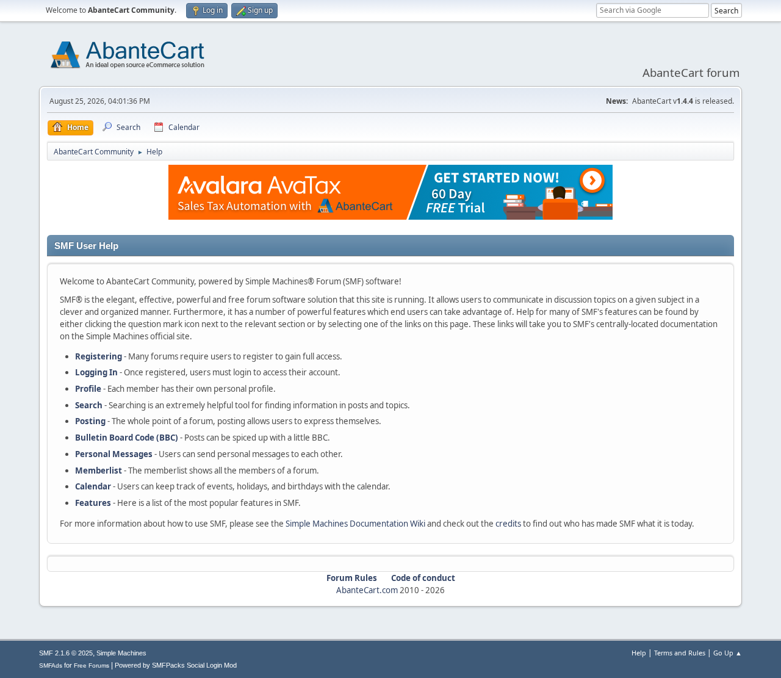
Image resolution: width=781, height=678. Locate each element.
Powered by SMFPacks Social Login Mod (176, 665)
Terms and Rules (679, 652)
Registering (98, 356)
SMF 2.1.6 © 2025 (66, 653)
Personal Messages (114, 454)
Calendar (93, 486)
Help (639, 652)
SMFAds (50, 665)
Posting (90, 421)
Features (93, 502)
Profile (88, 388)
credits (508, 523)
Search (89, 405)
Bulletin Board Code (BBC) (126, 437)
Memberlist (98, 470)
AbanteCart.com (367, 590)
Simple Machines (121, 653)
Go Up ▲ (727, 652)
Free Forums (91, 665)
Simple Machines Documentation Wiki (355, 523)
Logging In (96, 372)
